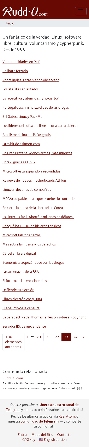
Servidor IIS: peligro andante (24, 326)
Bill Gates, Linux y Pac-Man (23, 116)
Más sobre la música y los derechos (29, 244)
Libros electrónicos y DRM (22, 299)
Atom (70, 416)
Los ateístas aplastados (20, 89)
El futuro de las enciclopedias (24, 281)
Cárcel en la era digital (19, 253)
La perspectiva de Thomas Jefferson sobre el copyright (44, 317)
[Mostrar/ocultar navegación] (81, 11)
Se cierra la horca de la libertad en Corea (32, 208)
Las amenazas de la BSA (20, 272)
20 (39, 337)
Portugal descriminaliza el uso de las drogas (35, 107)
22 (57, 337)
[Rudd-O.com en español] (26, 11)
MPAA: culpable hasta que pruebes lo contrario (38, 199)
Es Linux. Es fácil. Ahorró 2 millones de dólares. (38, 217)
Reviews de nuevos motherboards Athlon (34, 180)
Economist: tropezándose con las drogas (33, 262)
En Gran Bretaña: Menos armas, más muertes (37, 153)
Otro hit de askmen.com (21, 144)
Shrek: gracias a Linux (18, 162)
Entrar (23, 434)
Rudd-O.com (12, 378)
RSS (61, 416)
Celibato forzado (15, 71)
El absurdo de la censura (21, 308)
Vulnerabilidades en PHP (21, 62)
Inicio (10, 23)
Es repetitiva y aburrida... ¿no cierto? (30, 98)
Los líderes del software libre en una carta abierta (40, 126)
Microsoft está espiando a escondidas (31, 171)
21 (48, 337)
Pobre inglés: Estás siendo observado (30, 80)
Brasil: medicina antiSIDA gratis (26, 135)
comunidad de (40, 421)
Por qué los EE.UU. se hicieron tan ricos (31, 226)
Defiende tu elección (18, 290)
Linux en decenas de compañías (26, 189)
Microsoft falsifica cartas (21, 235)
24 (75, 337)
